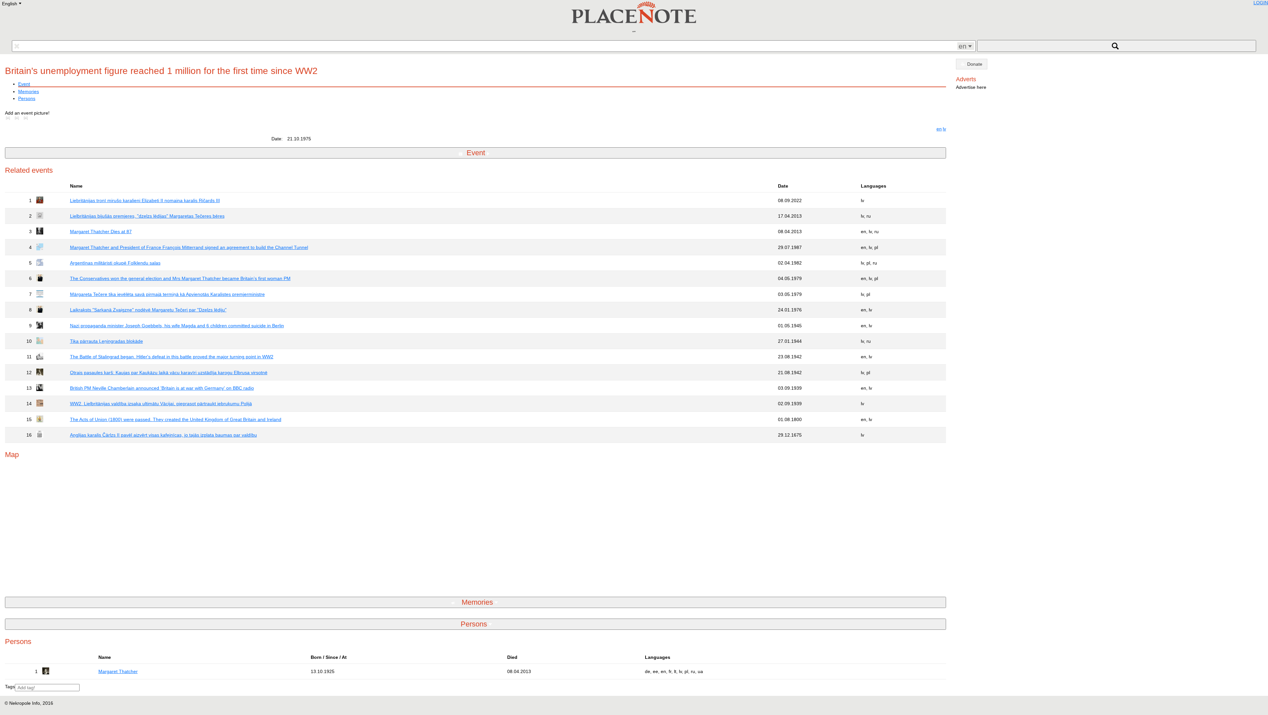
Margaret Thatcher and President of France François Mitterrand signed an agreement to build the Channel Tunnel (189, 247)
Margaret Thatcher (118, 671)
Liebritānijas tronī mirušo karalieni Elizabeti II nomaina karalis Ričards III (145, 200)
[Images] (9, 118)
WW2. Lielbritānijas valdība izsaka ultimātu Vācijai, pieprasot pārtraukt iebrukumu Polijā (161, 403)
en (939, 128)
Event (24, 84)
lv (944, 128)
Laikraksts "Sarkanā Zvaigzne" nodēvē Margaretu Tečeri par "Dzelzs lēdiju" (148, 309)
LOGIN (1260, 2)
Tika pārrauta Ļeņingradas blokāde (106, 341)
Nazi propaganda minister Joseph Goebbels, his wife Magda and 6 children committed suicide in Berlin (177, 325)
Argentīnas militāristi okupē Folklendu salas (115, 263)
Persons (26, 98)
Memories (28, 91)
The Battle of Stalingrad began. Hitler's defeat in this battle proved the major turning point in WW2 (171, 356)
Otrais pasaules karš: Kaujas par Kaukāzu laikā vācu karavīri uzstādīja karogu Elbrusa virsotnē (168, 372)
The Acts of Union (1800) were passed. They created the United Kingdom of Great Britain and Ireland (175, 419)
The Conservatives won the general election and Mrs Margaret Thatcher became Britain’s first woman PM (180, 278)
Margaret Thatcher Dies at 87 (101, 231)
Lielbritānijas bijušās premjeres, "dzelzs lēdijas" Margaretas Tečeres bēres (147, 216)
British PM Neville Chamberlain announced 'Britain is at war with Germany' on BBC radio (162, 388)
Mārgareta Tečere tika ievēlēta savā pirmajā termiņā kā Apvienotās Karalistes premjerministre (167, 294)
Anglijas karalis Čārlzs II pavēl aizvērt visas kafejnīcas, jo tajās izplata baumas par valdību (163, 435)
